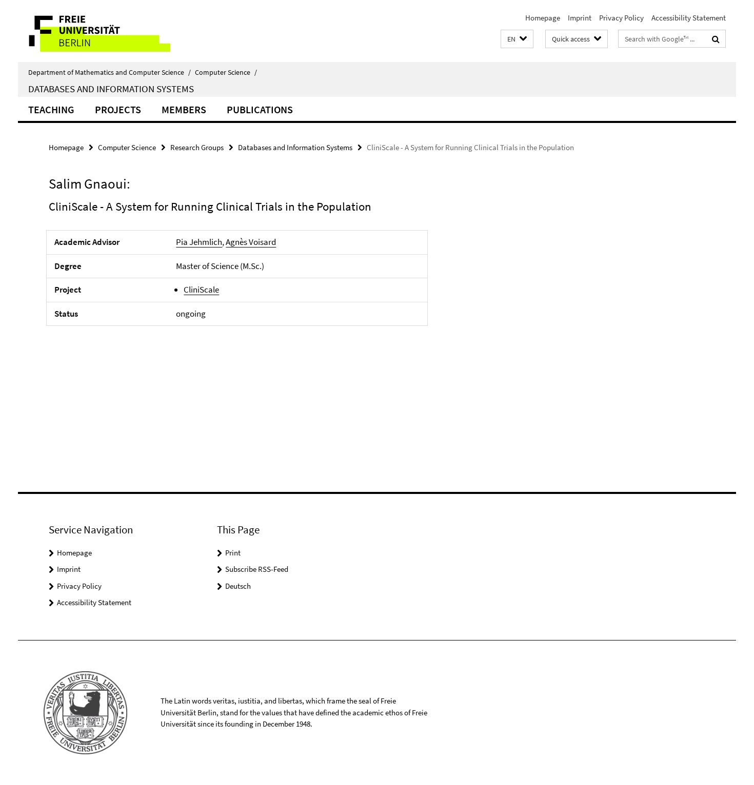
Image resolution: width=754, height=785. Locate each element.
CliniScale (201, 289)
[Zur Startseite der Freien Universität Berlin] (104, 31)
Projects (118, 109)
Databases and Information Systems (111, 88)
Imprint (579, 18)
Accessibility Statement (688, 18)
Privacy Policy (621, 18)
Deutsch (238, 586)
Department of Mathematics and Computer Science (109, 72)
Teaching (51, 109)
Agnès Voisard (251, 241)
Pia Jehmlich (199, 241)
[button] (517, 39)
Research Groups (197, 147)
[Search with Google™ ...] (715, 39)
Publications (260, 109)
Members (184, 109)
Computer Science (226, 72)
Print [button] (233, 552)
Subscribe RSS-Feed (256, 569)
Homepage (542, 18)
